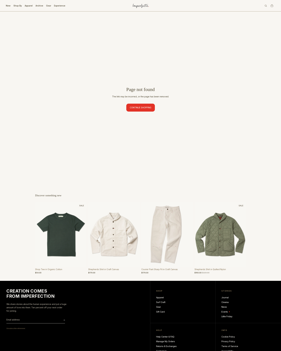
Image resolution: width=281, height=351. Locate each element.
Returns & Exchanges (166, 346)
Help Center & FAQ (165, 336)
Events (225, 311)
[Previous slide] (39, 234)
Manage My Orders (165, 341)
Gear (158, 307)
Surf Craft (160, 302)
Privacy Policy (228, 341)
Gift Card (160, 311)
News (224, 307)
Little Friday (226, 316)
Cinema (225, 302)
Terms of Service (229, 346)
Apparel (160, 297)
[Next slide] (82, 234)
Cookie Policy (228, 336)
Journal (225, 297)
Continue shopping (140, 107)
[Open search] (266, 5)
